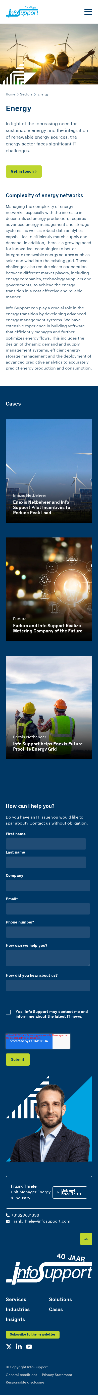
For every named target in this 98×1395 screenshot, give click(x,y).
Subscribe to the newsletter (32, 1335)
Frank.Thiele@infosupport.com (41, 1221)
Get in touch (22, 171)
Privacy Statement (57, 1375)
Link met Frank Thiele (71, 1192)
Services (16, 1300)
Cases (56, 1310)
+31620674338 (25, 1215)
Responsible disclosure (25, 1382)
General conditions (21, 1375)
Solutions (60, 1300)
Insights (15, 1320)
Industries (18, 1310)
